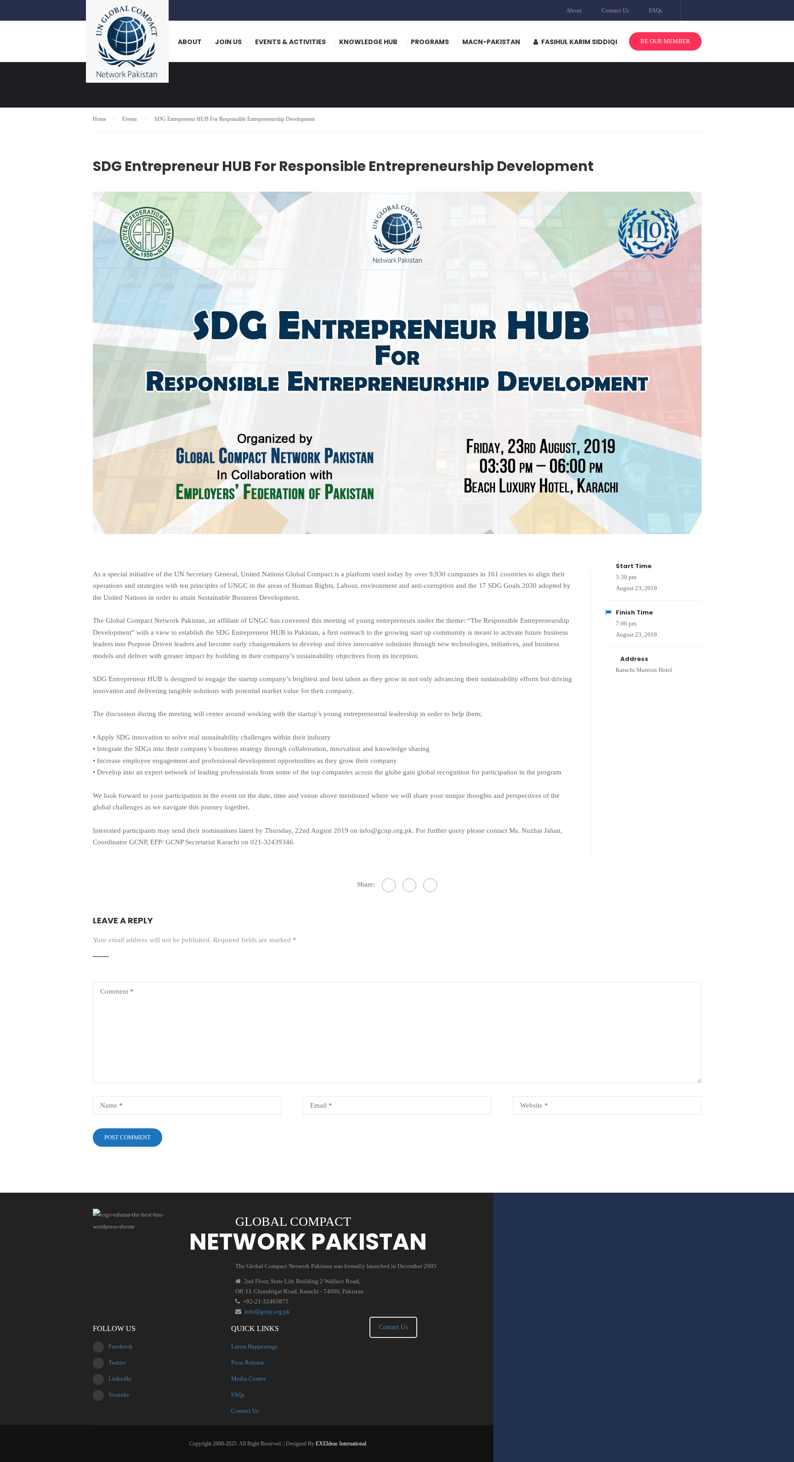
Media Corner (248, 1378)
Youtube (119, 1394)
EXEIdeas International (341, 1443)
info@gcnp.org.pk (267, 1311)
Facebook (120, 1346)
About (574, 10)
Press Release (247, 1362)
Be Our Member (665, 41)
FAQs (655, 10)
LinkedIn (119, 1378)
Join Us (228, 41)
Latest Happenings (254, 1346)
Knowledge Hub (368, 41)
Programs (430, 41)
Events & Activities (290, 41)
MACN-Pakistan (491, 41)
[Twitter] (409, 885)
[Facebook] (389, 885)
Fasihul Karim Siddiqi (579, 41)
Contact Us (615, 10)
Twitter (117, 1362)
